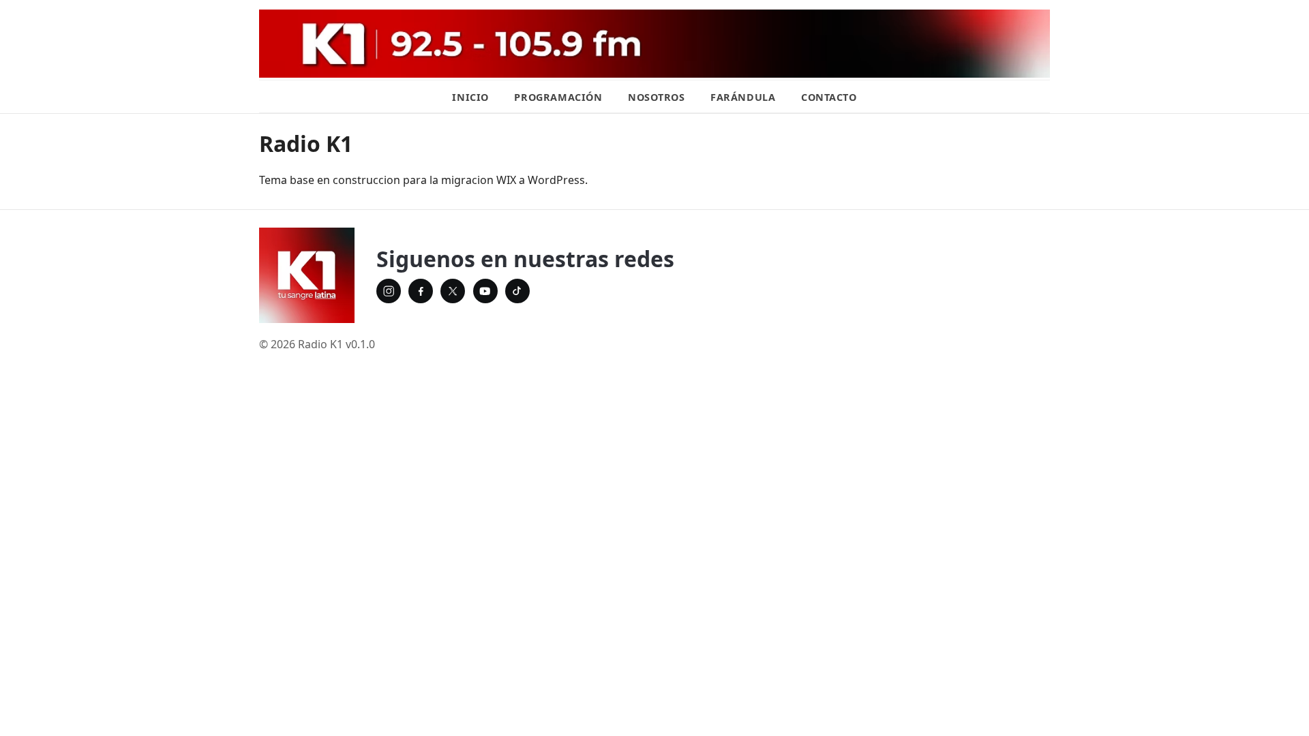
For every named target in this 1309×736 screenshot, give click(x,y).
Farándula (742, 97)
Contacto (829, 97)
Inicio (470, 97)
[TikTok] (517, 291)
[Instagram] (388, 291)
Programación (558, 97)
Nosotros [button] (656, 97)
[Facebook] (420, 291)
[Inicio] (307, 275)
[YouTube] (485, 291)
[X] (452, 291)
